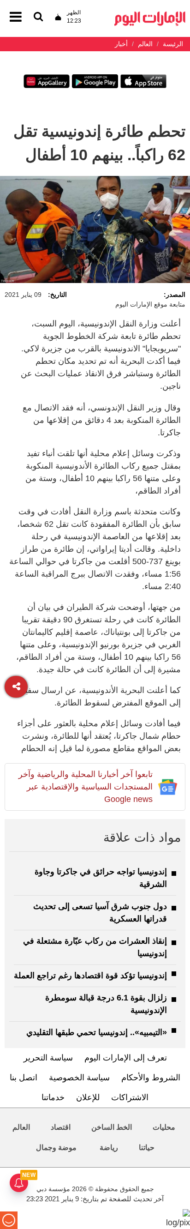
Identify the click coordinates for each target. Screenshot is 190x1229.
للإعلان (88, 1097)
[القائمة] (38, 17)
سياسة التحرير (48, 1057)
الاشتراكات (129, 1097)
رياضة (109, 1147)
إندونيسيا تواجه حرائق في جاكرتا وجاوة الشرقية (101, 878)
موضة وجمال (56, 1147)
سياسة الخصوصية (79, 1077)
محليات (164, 1127)
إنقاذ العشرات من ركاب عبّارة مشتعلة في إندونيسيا (95, 947)
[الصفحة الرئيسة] (149, 14)
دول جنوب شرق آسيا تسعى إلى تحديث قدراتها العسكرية (100, 912)
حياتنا (146, 1147)
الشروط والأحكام (150, 1077)
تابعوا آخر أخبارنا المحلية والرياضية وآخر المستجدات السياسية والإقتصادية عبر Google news (85, 787)
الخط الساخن (111, 1127)
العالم (21, 1127)
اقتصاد (61, 1127)
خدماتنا (53, 1097)
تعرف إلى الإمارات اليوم (125, 1057)
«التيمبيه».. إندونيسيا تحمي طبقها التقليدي (96, 1032)
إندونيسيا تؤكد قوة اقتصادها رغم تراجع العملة (90, 975)
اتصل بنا (23, 1077)
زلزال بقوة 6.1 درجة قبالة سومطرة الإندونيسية (106, 1004)
